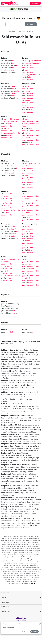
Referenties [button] (5, 606)
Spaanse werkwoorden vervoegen (14, 575)
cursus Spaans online (24, 547)
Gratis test (35, 3)
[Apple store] (34, 583)
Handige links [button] (5, 611)
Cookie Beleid (10, 627)
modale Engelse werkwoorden (25, 581)
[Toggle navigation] (31, 9)
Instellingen (25, 631)
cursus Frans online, (13, 549)
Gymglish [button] (4, 597)
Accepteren (34, 631)
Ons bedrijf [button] (5, 593)
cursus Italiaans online (27, 549)
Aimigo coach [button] (5, 602)
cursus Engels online (9, 547)
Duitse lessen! (35, 538)
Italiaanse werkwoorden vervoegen (21, 577)
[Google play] (32, 583)
